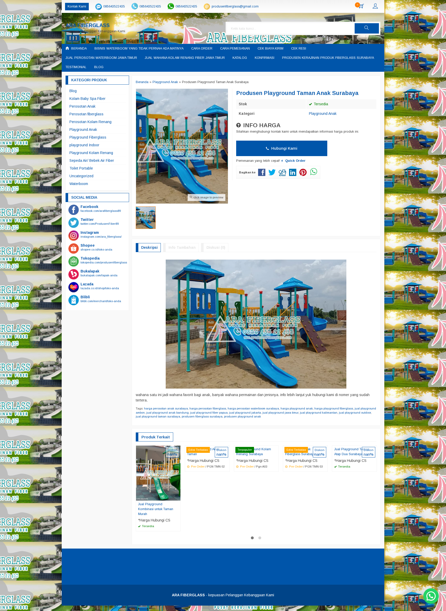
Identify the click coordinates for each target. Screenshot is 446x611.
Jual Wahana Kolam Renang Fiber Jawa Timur (185, 58)
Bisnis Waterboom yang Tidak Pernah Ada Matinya (139, 48)
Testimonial (76, 67)
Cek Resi (298, 48)
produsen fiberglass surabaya (202, 416)
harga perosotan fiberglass (207, 408)
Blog (98, 67)
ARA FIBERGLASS (88, 25)
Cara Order (201, 48)
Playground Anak (323, 113)
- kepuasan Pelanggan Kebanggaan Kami (223, 595)
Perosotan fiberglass (86, 114)
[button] (367, 28)
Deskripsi (149, 247)
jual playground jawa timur (280, 412)
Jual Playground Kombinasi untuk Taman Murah (155, 509)
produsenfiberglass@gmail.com (235, 6)
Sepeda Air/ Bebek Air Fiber (91, 160)
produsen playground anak (242, 416)
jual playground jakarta (245, 412)
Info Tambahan (182, 247)
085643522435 (114, 6)
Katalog (240, 58)
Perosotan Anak (82, 106)
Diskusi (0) (215, 247)
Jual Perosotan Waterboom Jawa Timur (101, 58)
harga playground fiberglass (333, 408)
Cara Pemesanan (235, 48)
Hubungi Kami (283, 148)
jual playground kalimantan (318, 412)
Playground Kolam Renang (91, 153)
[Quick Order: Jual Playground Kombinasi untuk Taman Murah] (177, 496)
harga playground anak (297, 408)
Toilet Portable (81, 168)
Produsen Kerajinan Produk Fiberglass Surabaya (328, 58)
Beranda (78, 48)
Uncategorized (81, 176)
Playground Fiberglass (87, 137)
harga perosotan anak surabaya (166, 408)
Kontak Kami (77, 6)
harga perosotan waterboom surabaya (253, 408)
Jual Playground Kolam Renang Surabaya (253, 451)
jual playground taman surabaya (158, 416)
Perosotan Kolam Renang (90, 122)
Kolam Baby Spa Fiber (87, 99)
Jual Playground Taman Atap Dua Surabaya (351, 451)
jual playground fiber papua (209, 412)
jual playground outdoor (355, 412)
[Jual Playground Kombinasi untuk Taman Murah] (158, 473)
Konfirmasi (264, 58)
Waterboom (78, 184)
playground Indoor (84, 145)
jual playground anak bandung (167, 412)
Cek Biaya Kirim (270, 48)
